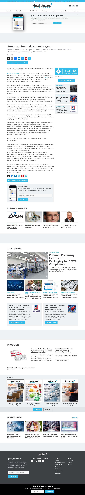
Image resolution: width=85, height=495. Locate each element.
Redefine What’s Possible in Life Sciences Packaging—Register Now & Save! (62, 110)
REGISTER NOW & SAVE (17, 322)
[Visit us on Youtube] (43, 460)
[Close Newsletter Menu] (77, 15)
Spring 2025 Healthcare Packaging (70, 404)
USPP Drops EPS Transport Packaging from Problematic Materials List (69, 295)
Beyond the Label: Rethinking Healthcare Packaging (14, 436)
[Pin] (26, 58)
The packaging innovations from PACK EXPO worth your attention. (61, 89)
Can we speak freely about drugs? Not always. (51, 226)
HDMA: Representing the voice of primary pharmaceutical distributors (15, 227)
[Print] (8, 58)
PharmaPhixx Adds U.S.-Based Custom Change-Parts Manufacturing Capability (64, 350)
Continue (50, 492)
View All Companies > (66, 80)
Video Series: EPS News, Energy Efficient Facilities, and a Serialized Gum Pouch (33, 296)
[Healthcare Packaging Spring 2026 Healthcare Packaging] (33, 390)
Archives (48, 409)
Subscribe (38, 409)
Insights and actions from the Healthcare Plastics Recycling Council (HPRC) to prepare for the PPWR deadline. (63, 270)
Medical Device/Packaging (50, 292)
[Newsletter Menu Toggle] (70, 6)
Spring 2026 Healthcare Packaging (33, 404)
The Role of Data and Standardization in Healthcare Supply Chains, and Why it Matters (15, 295)
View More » (74, 417)
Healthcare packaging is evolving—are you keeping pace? (69, 436)
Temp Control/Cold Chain (68, 292)
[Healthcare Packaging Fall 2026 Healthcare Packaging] (15, 390)
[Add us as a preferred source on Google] (29, 58)
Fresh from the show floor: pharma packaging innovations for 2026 (62, 100)
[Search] (73, 6)
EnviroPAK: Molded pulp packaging (32, 226)
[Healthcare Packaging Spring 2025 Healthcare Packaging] (69, 390)
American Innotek (13, 73)
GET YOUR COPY (51, 322)
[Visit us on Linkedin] (39, 460)
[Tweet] (22, 58)
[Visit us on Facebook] (32, 460)
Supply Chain (10, 292)
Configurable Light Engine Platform (66, 355)
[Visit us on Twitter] (35, 460)
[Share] (15, 58)
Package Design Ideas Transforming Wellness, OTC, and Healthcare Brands (32, 436)
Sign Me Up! (57, 23)
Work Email (21, 193)
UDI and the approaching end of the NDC (68, 226)
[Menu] (77, 6)
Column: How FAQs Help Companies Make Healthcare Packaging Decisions (50, 295)
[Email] (12, 58)
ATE (46, 77)
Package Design (29, 433)
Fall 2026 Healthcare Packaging (15, 404)
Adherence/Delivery (66, 433)
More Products (62, 360)
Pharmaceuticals (12, 223)
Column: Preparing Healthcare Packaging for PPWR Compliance (63, 259)
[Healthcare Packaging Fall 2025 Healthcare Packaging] (51, 390)
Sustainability (29, 223)
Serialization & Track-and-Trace (32, 293)
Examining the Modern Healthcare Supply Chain (50, 435)
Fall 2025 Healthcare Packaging (52, 404)
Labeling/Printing (12, 433)
